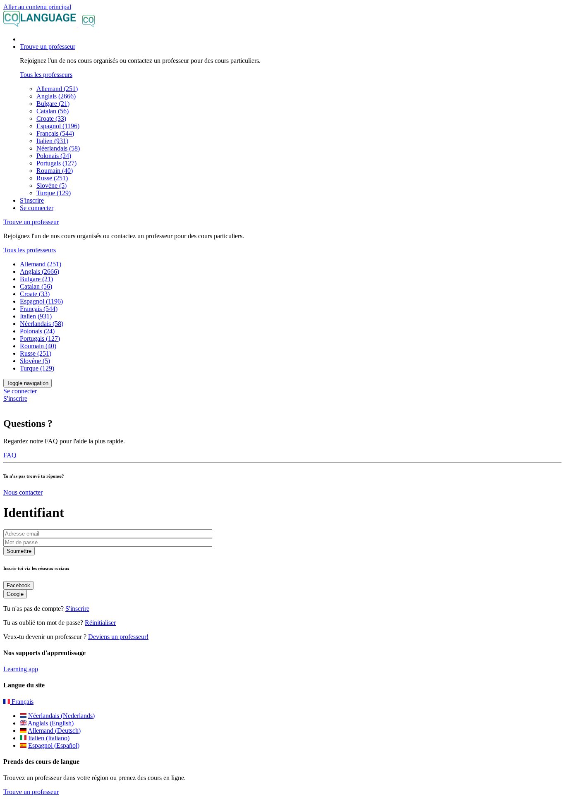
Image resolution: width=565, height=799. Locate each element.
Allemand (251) (57, 88)
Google (15, 594)
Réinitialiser (100, 622)
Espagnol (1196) (57, 125)
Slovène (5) (51, 185)
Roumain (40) (54, 170)
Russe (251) (52, 178)
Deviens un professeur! (118, 636)
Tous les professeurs (46, 74)
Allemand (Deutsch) (54, 730)
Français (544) (55, 133)
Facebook (18, 585)
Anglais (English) (51, 723)
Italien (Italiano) (48, 738)
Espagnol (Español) (53, 745)
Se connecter (36, 207)
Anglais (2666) (56, 96)
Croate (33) (51, 118)
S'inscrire (32, 200)
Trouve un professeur (31, 791)
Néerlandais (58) (58, 148)
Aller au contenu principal (37, 6)
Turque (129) (53, 192)
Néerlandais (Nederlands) (61, 715)
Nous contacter (23, 492)
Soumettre (19, 551)
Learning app (20, 668)
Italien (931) (52, 140)
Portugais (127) (56, 163)
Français (22, 701)
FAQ (10, 455)
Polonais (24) (53, 155)
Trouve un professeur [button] (47, 46)
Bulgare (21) (52, 103)
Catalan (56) (52, 111)
